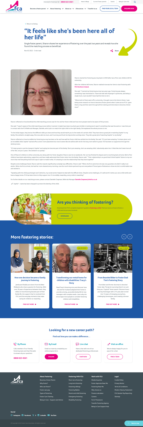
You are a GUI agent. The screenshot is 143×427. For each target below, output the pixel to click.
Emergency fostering (75, 397)
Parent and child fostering (77, 393)
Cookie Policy (119, 380)
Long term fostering (75, 383)
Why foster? (44, 383)
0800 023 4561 (67, 2)
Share (117, 51)
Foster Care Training (46, 397)
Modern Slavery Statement (123, 390)
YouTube (53, 415)
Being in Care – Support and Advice (51, 400)
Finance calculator (97, 393)
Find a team (115, 357)
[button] (124, 236)
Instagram (16, 415)
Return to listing (32, 24)
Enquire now (129, 9)
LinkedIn (43, 415)
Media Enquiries (96, 380)
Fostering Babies (74, 390)
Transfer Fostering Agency (100, 403)
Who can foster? (45, 387)
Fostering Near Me (97, 387)
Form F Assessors (97, 400)
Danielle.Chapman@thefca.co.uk (86, 179)
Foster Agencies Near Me (99, 383)
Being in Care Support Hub (100, 406)
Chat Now (83, 357)
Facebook (27, 415)
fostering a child (95, 208)
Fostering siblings (74, 387)
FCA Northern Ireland (82, 87)
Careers (94, 397)
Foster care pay (45, 390)
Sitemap (117, 397)
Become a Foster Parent (47, 380)
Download (65, 216)
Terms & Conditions (121, 387)
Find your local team (110, 9)
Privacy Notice (119, 383)
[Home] (17, 391)
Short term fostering (75, 380)
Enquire (51, 357)
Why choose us (96, 390)
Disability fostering (75, 400)
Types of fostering (46, 393)
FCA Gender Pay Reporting (123, 393)
